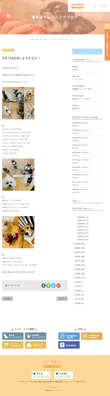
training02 (82, 87)
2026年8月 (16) (83, 217)
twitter (53, 285)
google (58, 285)
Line (48, 285)
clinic (76, 107)
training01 (9, 50)
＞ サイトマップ (52, 387)
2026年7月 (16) (83, 220)
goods (77, 77)
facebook (43, 285)
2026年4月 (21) (83, 230)
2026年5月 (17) (83, 227)
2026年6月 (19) (83, 223)
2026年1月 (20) (83, 239)
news (75, 68)
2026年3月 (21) (83, 233)
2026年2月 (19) (83, 236)
